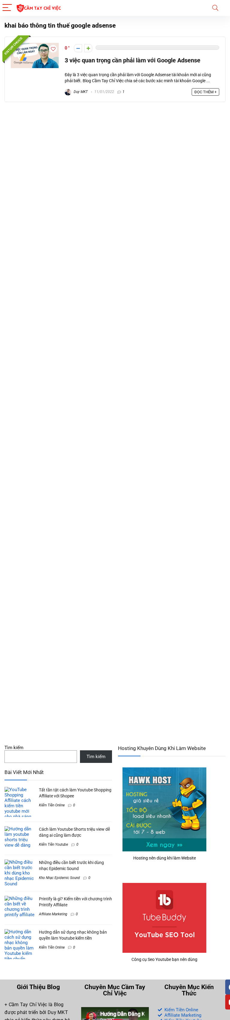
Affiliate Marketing (53, 914)
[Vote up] (88, 48)
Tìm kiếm (13, 747)
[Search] (215, 8)
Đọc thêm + (205, 92)
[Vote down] (78, 48)
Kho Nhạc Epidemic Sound (59, 878)
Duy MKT (80, 92)
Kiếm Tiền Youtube (53, 844)
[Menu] (7, 8)
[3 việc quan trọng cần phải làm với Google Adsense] (35, 45)
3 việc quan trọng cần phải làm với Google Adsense (132, 60)
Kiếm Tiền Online (52, 805)
